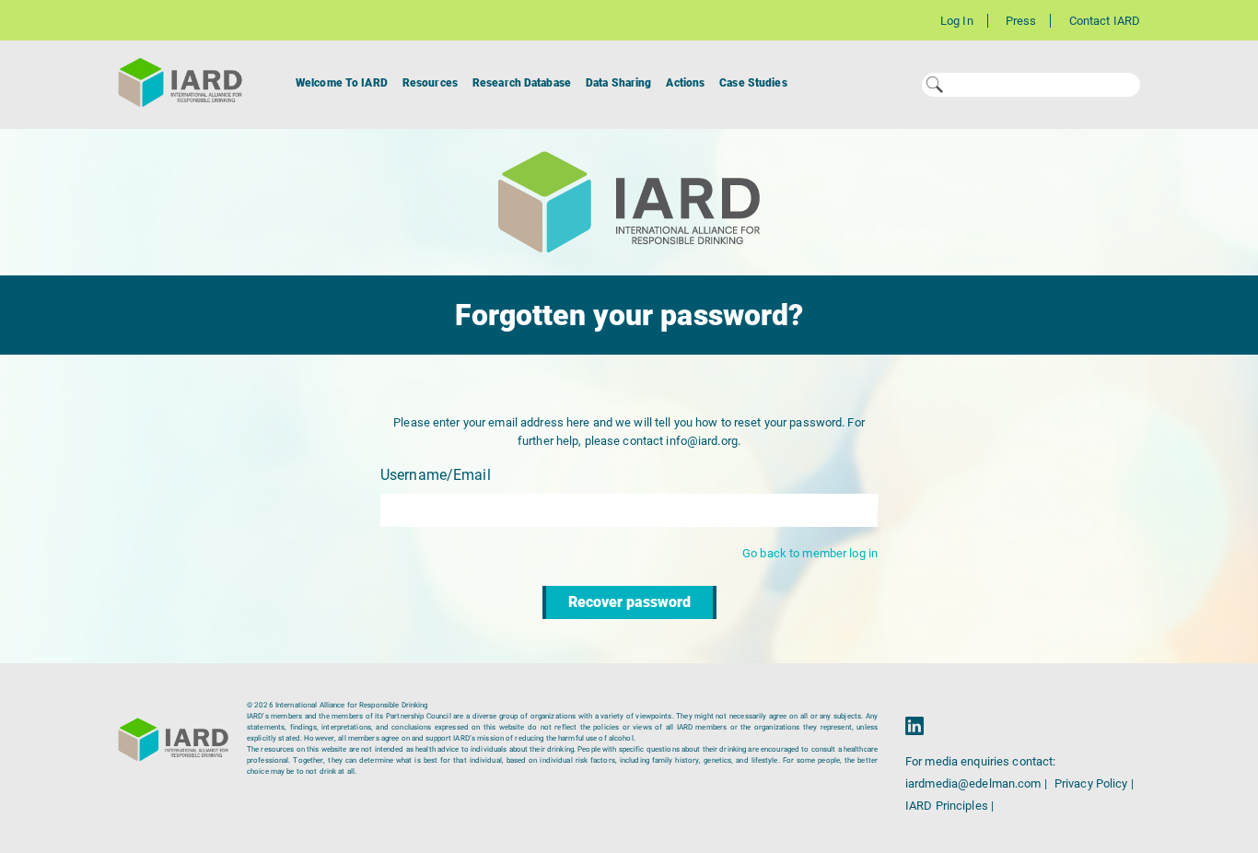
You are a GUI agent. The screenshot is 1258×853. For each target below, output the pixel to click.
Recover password (629, 602)
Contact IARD (1104, 21)
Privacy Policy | (1094, 783)
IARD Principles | (949, 805)
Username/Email (435, 475)
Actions (685, 82)
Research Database (521, 82)
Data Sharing (618, 82)
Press (1021, 21)
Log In (956, 21)
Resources (430, 82)
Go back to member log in (810, 553)
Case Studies (752, 82)
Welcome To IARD (342, 82)
